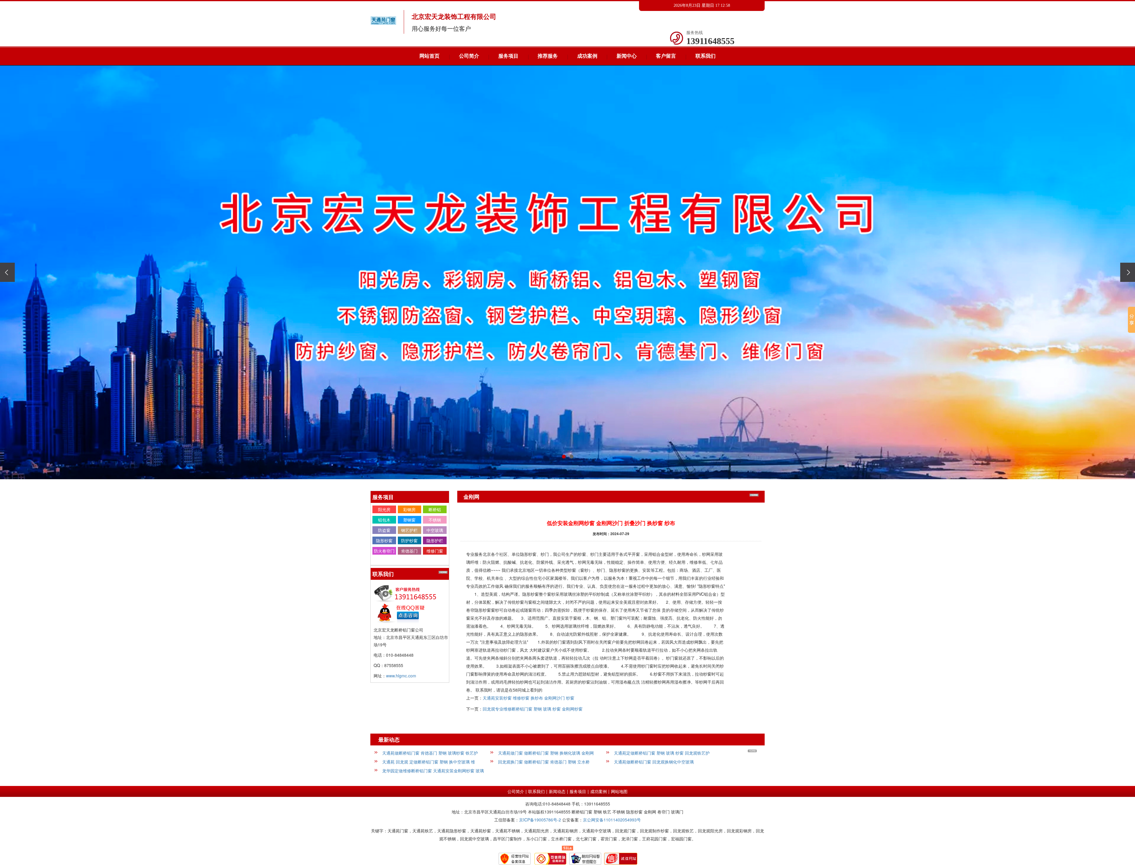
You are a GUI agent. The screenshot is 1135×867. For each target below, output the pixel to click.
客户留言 (666, 56)
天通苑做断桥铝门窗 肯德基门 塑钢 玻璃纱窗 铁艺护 (430, 753)
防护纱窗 (409, 540)
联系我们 (705, 56)
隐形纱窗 (384, 540)
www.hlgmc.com (401, 676)
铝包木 (384, 520)
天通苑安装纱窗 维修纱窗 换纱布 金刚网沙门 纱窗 (528, 698)
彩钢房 (409, 509)
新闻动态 (557, 791)
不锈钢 (435, 520)
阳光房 (384, 509)
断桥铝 (435, 509)
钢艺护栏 (409, 530)
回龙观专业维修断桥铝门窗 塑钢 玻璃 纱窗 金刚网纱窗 (533, 709)
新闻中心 (627, 56)
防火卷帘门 (384, 551)
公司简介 (469, 56)
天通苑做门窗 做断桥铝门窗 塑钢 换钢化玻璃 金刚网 (546, 753)
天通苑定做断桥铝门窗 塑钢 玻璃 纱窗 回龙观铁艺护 (662, 753)
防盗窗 (384, 530)
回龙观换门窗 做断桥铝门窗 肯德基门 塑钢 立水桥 (544, 762)
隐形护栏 (435, 540)
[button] (564, 456)
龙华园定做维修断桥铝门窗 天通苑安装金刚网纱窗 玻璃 (433, 771)
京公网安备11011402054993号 (612, 820)
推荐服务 (548, 56)
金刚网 (384, 561)
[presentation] (7, 272)
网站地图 (619, 791)
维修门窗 (435, 551)
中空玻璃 (435, 530)
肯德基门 (409, 551)
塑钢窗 (409, 520)
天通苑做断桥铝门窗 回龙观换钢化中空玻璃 (654, 762)
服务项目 (508, 56)
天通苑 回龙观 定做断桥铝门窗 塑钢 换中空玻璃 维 (428, 762)
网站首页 (429, 56)
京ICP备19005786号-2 (540, 820)
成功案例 (587, 56)
